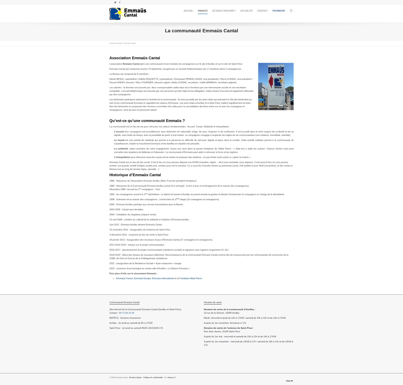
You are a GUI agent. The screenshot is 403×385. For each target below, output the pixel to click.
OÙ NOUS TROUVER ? (224, 10)
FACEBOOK (278, 10)
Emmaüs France (124, 278)
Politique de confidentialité (153, 377)
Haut (288, 381)
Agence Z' (172, 377)
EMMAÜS (202, 10)
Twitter (115, 2)
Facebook (120, 2)
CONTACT (262, 10)
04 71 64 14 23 (126, 313)
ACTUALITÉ (246, 10)
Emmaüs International (163, 278)
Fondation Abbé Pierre (190, 278)
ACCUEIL (188, 10)
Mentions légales (135, 377)
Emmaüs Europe (142, 278)
